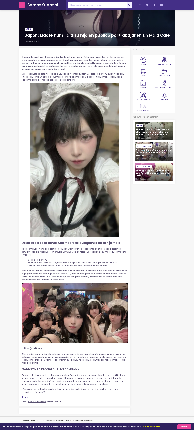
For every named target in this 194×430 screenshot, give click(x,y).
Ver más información (150, 426)
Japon (25, 397)
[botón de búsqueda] (129, 5)
